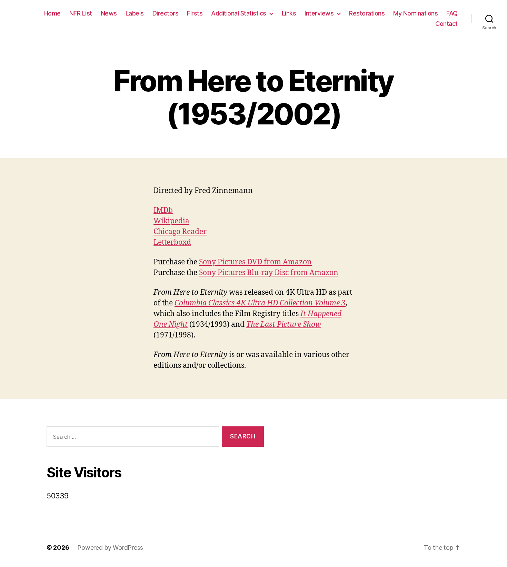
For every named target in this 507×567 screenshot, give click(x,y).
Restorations (367, 13)
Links (289, 13)
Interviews (319, 13)
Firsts (194, 13)
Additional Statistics (238, 13)
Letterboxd (172, 242)
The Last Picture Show (283, 324)
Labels (135, 13)
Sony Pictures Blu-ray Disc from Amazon (268, 272)
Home (52, 13)
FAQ (452, 13)
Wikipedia (171, 221)
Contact (446, 23)
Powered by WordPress (110, 547)
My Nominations (415, 13)
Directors (165, 13)
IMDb (163, 210)
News (109, 13)
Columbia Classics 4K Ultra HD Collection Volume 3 (260, 303)
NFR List (80, 13)
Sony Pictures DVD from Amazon (255, 262)
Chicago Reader (180, 231)
